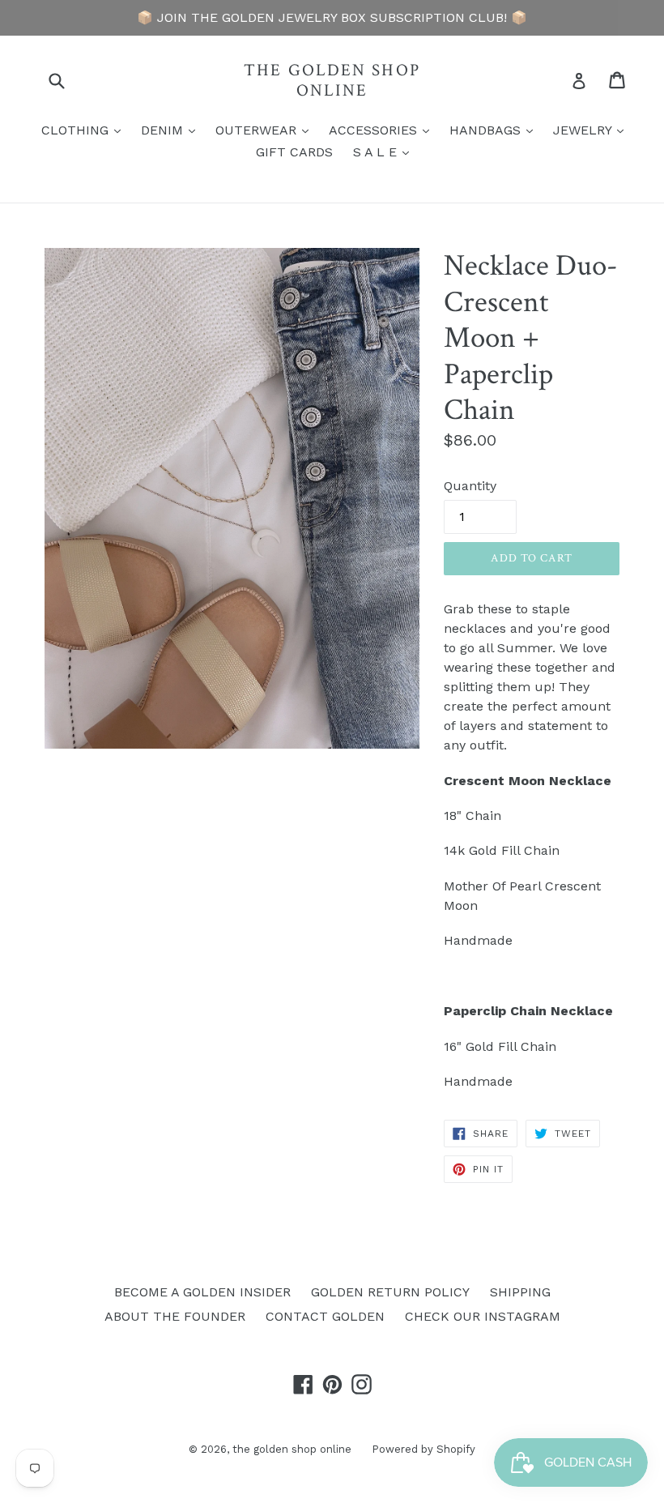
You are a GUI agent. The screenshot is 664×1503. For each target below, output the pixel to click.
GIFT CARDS (294, 152)
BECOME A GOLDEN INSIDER (202, 1292)
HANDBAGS (495, 130)
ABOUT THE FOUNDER (174, 1316)
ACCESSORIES (383, 130)
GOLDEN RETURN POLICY (390, 1292)
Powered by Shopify (423, 1449)
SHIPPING (520, 1292)
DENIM (172, 130)
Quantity (470, 485)
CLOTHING (85, 130)
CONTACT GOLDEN (325, 1316)
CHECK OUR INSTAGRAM (482, 1316)
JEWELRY (592, 130)
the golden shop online (332, 80)
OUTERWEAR (266, 130)
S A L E (385, 151)
